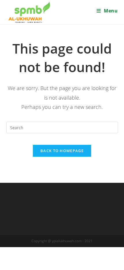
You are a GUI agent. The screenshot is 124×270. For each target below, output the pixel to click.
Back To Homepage (62, 150)
